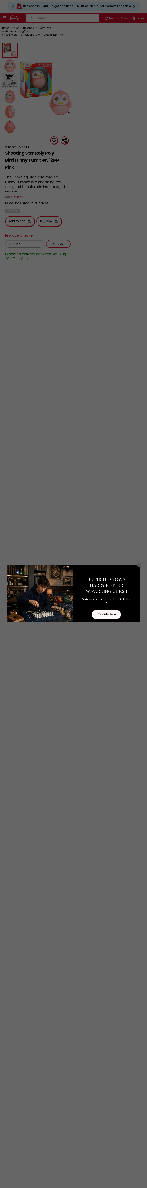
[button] (139, 565)
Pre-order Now (106, 614)
